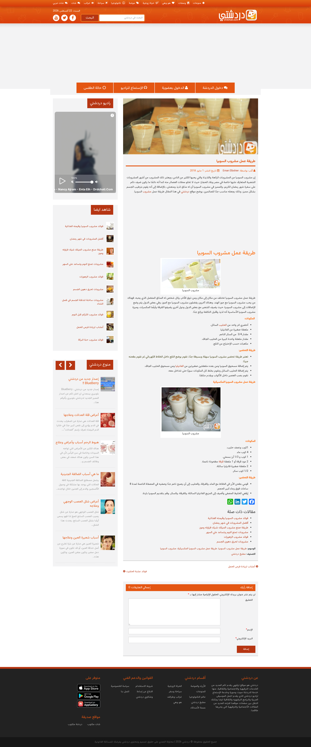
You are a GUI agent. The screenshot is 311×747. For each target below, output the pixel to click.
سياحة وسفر (175, 692)
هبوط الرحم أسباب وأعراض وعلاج (77, 442)
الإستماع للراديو (132, 88)
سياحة (101, 3)
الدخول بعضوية (173, 88)
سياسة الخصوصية (120, 686)
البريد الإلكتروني (244, 638)
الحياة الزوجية (175, 686)
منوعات (197, 3)
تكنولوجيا (116, 3)
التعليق (249, 600)
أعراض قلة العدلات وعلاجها (81, 415)
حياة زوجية (149, 3)
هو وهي (166, 3)
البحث (90, 17)
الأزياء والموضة (198, 686)
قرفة (221, 462)
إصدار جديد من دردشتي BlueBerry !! (83, 381)
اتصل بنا (125, 692)
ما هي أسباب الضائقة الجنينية (80, 474)
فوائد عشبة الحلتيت (136, 572)
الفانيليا (179, 366)
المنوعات (201, 692)
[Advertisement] (155, 53)
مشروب (147, 192)
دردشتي (185, 192)
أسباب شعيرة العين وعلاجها (81, 537)
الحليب (223, 325)
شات (74, 3)
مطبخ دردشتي (238, 554)
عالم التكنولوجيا (197, 697)
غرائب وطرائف (174, 697)
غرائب (87, 3)
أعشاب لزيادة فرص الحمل (241, 567)
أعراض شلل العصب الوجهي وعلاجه (81, 504)
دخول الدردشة (213, 88)
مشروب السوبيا (168, 549)
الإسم (249, 630)
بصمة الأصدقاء (198, 708)
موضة (132, 3)
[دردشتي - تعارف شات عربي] (88, 688)
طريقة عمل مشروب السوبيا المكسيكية (197, 549)
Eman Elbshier (231, 171)
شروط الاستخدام (144, 686)
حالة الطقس (93, 88)
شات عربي (58, 3)
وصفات (182, 3)
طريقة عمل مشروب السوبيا (232, 549)
